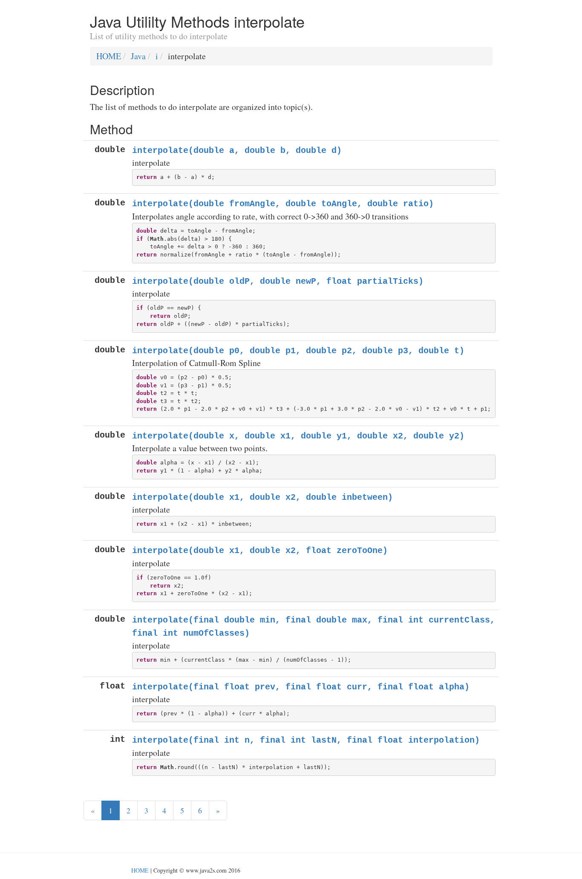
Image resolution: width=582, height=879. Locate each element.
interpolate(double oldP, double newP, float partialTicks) (278, 281)
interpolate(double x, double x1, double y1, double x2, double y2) (298, 436)
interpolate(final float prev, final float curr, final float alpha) (301, 687)
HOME (108, 56)
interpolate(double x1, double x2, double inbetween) (262, 497)
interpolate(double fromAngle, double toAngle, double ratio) (283, 204)
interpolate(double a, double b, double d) (237, 151)
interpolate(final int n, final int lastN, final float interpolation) (306, 740)
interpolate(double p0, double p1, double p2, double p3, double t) (298, 351)
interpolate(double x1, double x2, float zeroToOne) (260, 551)
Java (138, 56)
